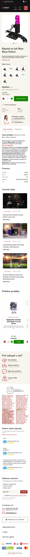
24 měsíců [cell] (20, 111)
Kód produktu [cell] (5, 110)
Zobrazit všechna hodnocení (9, 434)
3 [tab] (16, 43)
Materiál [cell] (4, 179)
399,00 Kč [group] (7, 87)
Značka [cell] (4, 108)
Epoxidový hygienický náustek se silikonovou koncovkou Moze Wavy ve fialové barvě (14, 57)
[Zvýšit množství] (12, 99)
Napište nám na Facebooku (16, 519)
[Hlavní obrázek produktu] (16, 28)
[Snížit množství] (3, 99)
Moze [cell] (19, 108)
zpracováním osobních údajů (18, 495)
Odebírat (23, 492)
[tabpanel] (16, 28)
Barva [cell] (3, 174)
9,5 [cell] (27, 177)
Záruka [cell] (4, 111)
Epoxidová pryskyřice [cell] (22, 179)
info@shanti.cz (18, 122)
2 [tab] (14, 43)
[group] (13, 320)
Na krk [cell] (26, 181)
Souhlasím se (7, 495)
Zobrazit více (6, 60)
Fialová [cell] (26, 174)
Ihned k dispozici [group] (6, 93)
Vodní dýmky (7, 211)
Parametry (18, 129)
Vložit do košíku (21, 98)
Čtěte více (6, 219)
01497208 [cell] (20, 110)
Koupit (19, 342)
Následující (27, 320)
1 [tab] (13, 43)
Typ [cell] (3, 181)
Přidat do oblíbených (10, 105)
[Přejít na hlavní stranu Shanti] (6, 8)
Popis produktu (8, 129)
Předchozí (2, 320)
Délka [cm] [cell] (5, 177)
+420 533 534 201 (8, 1)
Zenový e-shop (11, 553)
